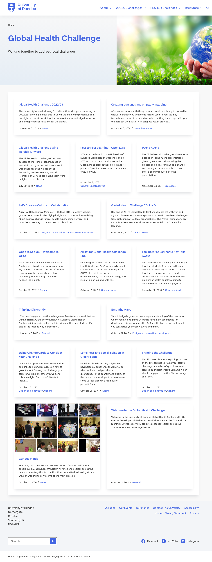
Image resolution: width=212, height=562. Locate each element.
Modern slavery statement (170, 513)
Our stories (142, 507)
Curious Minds (28, 458)
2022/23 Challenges (129, 8)
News (45, 128)
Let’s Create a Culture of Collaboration (44, 205)
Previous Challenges (163, 8)
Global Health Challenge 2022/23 (41, 104)
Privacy (194, 513)
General (84, 185)
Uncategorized (97, 185)
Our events (125, 507)
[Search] (207, 8)
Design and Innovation (53, 232)
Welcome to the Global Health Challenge (138, 410)
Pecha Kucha (150, 147)
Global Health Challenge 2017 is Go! (134, 205)
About (104, 8)
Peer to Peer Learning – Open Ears (102, 147)
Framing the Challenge (157, 352)
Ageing (106, 390)
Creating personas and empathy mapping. (139, 104)
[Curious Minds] (57, 428)
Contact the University (166, 507)
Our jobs (110, 507)
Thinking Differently (32, 309)
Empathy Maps (121, 309)
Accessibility (191, 507)
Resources (192, 8)
